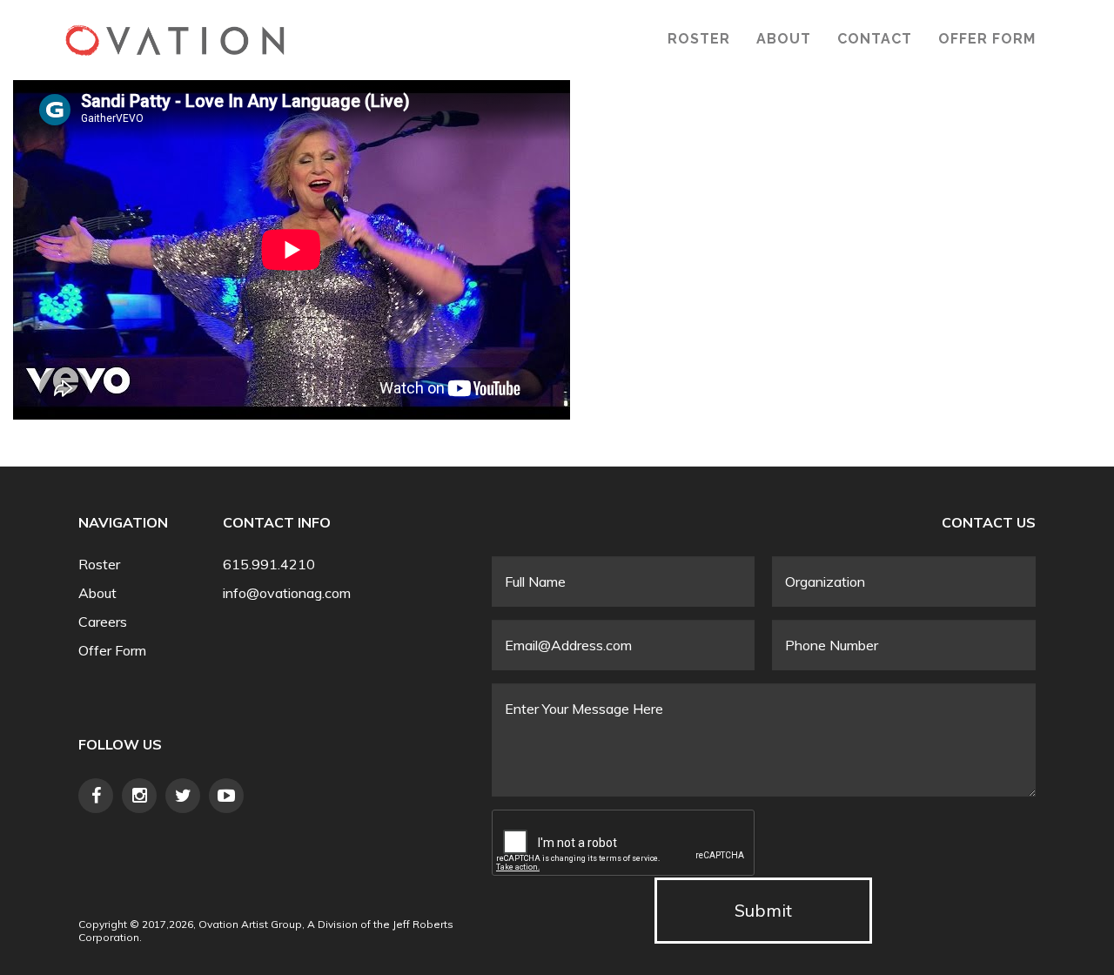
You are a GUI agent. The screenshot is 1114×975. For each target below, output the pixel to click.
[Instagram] (139, 795)
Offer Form (987, 38)
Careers (102, 622)
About (783, 38)
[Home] (175, 40)
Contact (874, 38)
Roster (699, 38)
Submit (763, 910)
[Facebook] (95, 795)
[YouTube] (226, 795)
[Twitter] (182, 795)
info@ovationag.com (287, 593)
